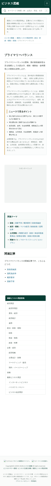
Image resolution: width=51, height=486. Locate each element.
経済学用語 (12, 308)
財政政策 (34, 226)
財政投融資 (36, 223)
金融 (9, 372)
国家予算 (18, 223)
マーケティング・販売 (16, 362)
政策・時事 (12, 343)
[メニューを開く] (47, 3)
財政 (14, 41)
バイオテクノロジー (15, 387)
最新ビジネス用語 (14, 377)
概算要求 (27, 223)
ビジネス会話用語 (15, 392)
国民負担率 (11, 273)
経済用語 (10, 303)
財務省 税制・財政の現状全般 (28, 236)
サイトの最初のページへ (21, 461)
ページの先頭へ (43, 461)
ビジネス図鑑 (10, 3)
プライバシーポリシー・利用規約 (26, 481)
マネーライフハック (28, 240)
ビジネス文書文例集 (24, 468)
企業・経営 (11, 348)
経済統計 (11, 318)
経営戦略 (11, 353)
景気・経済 (12, 313)
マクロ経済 (24, 226)
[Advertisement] (25, 185)
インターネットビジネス (17, 382)
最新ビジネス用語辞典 (25, 38)
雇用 (9, 323)
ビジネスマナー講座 (10, 468)
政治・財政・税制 (14, 328)
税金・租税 (12, 338)
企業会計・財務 (14, 358)
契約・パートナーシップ (17, 367)
